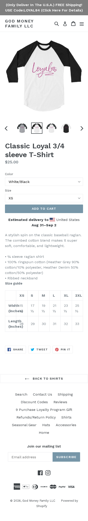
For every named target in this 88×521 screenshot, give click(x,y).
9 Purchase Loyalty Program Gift (44, 409)
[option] (22, 128)
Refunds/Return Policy (36, 417)
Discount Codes (34, 402)
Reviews (60, 402)
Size (8, 190)
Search (21, 394)
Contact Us (42, 394)
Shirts (66, 417)
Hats (46, 425)
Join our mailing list (44, 446)
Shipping (65, 394)
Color (9, 174)
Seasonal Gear (24, 425)
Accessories (66, 425)
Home (44, 432)
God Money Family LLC (19, 23)
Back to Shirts (47, 378)
